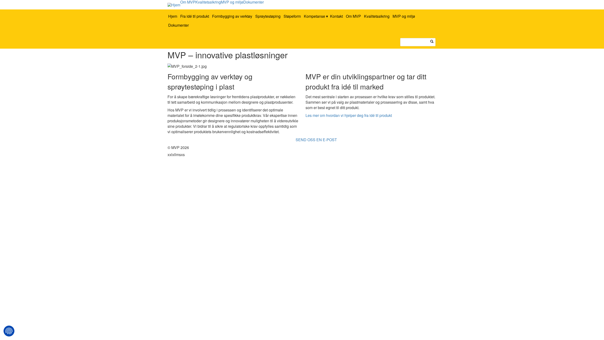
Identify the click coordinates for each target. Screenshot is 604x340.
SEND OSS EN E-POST (316, 139)
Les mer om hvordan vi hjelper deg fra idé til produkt (349, 115)
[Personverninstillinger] (9, 331)
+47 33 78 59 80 (278, 139)
